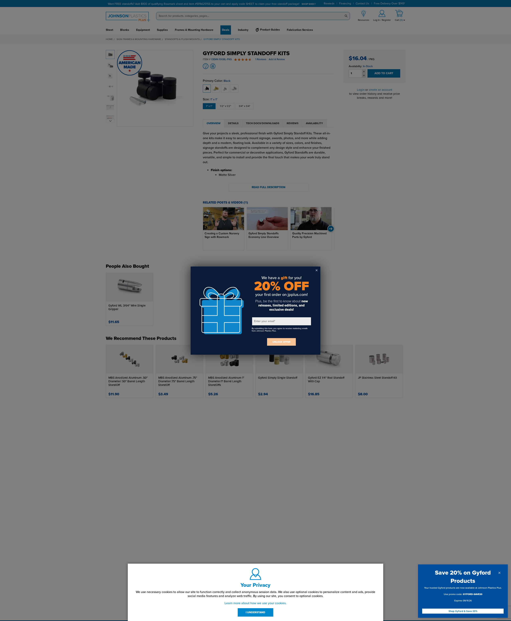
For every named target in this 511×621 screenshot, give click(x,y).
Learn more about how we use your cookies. (255, 603)
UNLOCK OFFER (281, 341)
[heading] (463, 577)
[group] (463, 595)
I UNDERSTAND (255, 612)
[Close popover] (499, 573)
